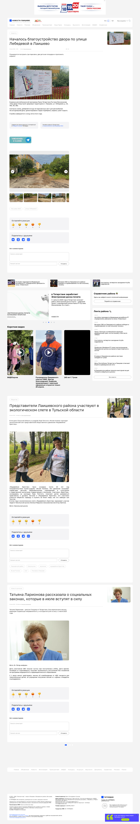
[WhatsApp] (28, 239)
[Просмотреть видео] (20, 352)
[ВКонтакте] (13, 239)
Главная (12, 25)
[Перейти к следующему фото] (66, 171)
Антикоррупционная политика (17, 814)
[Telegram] (23, 239)
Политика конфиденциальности (17, 817)
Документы (98, 769)
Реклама (27, 25)
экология (43, 566)
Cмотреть (125, 819)
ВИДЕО (94, 25)
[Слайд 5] (54, 322)
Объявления (36, 25)
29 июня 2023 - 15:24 (13, 604)
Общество (14, 399)
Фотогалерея (86, 25)
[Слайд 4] (51, 322)
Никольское (32, 566)
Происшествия (47, 25)
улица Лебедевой (31, 208)
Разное (124, 769)
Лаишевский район (17, 566)
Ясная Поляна (15, 571)
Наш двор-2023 (16, 208)
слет (25, 571)
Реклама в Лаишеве (38, 571)
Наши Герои (58, 25)
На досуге (80, 769)
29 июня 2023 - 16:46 (13, 415)
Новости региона (16, 588)
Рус (105, 21)
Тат (113, 21)
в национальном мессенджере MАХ (53, 126)
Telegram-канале (18, 126)
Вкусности (76, 25)
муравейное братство (57, 566)
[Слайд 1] (43, 322)
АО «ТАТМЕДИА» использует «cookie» (19, 815)
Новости (19, 25)
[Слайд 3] (48, 322)
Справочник (103, 25)
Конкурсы (67, 25)
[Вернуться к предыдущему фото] (12, 171)
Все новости (112, 377)
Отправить (64, 263)
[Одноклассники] (18, 239)
